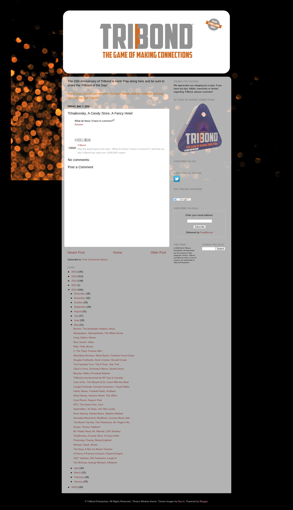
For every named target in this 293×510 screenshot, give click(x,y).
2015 (74, 276)
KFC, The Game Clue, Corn (88, 404)
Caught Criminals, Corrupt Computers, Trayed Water (101, 387)
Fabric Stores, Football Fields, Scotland (94, 391)
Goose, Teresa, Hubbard (86, 427)
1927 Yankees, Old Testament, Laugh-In (95, 458)
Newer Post (76, 252)
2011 (74, 285)
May (76, 325)
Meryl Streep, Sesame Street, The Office (95, 395)
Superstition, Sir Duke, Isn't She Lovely (94, 409)
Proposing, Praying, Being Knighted (92, 440)
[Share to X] (82, 140)
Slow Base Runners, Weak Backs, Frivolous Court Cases (103, 355)
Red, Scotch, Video (83, 342)
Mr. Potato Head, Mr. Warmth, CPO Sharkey (97, 431)
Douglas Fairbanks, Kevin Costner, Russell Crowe (100, 360)
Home (117, 252)
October (78, 302)
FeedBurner (206, 232)
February (79, 477)
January (78, 481)
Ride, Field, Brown (83, 346)
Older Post (158, 252)
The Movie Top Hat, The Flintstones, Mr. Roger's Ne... (102, 422)
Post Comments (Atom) (95, 259)
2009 (74, 487)
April (77, 468)
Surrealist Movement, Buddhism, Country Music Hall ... (102, 418)
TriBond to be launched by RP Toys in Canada (98, 378)
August (78, 311)
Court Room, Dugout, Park (87, 400)
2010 (74, 289)
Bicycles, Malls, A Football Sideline (91, 373)
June (77, 320)
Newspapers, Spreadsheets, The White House (98, 333)
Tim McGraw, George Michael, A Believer (95, 462)
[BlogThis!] (79, 140)
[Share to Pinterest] (89, 140)
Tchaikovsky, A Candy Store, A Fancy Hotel (96, 436)
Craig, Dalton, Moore (84, 337)
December (80, 293)
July (76, 316)
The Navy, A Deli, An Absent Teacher (92, 449)
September (80, 307)
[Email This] (76, 140)
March (78, 472)
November (80, 298)
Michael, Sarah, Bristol (85, 445)
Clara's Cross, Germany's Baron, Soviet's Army (98, 369)
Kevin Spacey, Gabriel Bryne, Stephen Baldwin (98, 413)
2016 (74, 272)
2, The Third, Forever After (87, 351)
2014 (74, 281)
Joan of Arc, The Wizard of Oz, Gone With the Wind (101, 382)
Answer (79, 124)
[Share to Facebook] (86, 140)
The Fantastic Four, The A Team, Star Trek (96, 364)
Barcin (181, 501)
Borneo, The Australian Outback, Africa (94, 329)
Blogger (204, 501)
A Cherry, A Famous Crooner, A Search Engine (98, 453)
